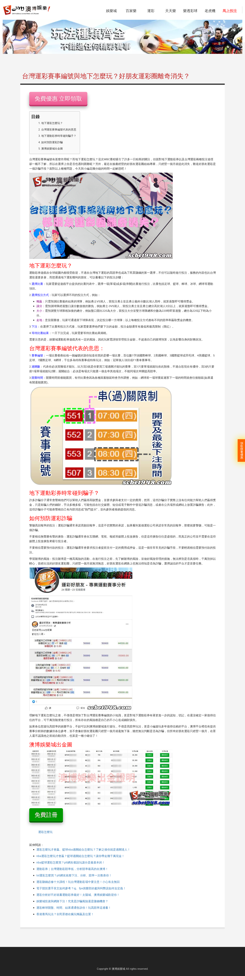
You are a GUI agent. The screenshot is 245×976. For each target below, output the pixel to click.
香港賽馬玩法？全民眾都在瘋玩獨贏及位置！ (65, 914)
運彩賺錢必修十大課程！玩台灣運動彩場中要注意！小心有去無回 (78, 882)
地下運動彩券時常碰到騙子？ (58, 135)
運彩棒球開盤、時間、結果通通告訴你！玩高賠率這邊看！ (73, 908)
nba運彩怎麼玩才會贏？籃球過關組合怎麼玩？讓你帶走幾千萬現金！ (80, 856)
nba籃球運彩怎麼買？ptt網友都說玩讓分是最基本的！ (70, 862)
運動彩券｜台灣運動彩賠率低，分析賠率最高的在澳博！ (72, 869)
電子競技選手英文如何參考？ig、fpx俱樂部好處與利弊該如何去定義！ (81, 888)
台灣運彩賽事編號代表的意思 (58, 129)
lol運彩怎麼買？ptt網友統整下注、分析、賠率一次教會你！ (74, 875)
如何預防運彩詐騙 (52, 142)
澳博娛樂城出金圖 (52, 148)
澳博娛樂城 (118, 968)
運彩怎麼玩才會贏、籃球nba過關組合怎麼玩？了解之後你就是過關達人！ (83, 849)
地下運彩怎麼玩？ (52, 123)
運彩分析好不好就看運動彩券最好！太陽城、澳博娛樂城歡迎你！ (78, 895)
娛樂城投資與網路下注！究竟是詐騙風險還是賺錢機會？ (72, 901)
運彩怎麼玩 (45, 832)
